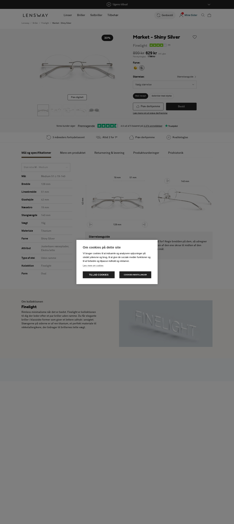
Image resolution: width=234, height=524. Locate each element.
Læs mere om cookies (93, 265)
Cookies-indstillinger (135, 275)
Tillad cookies (98, 275)
